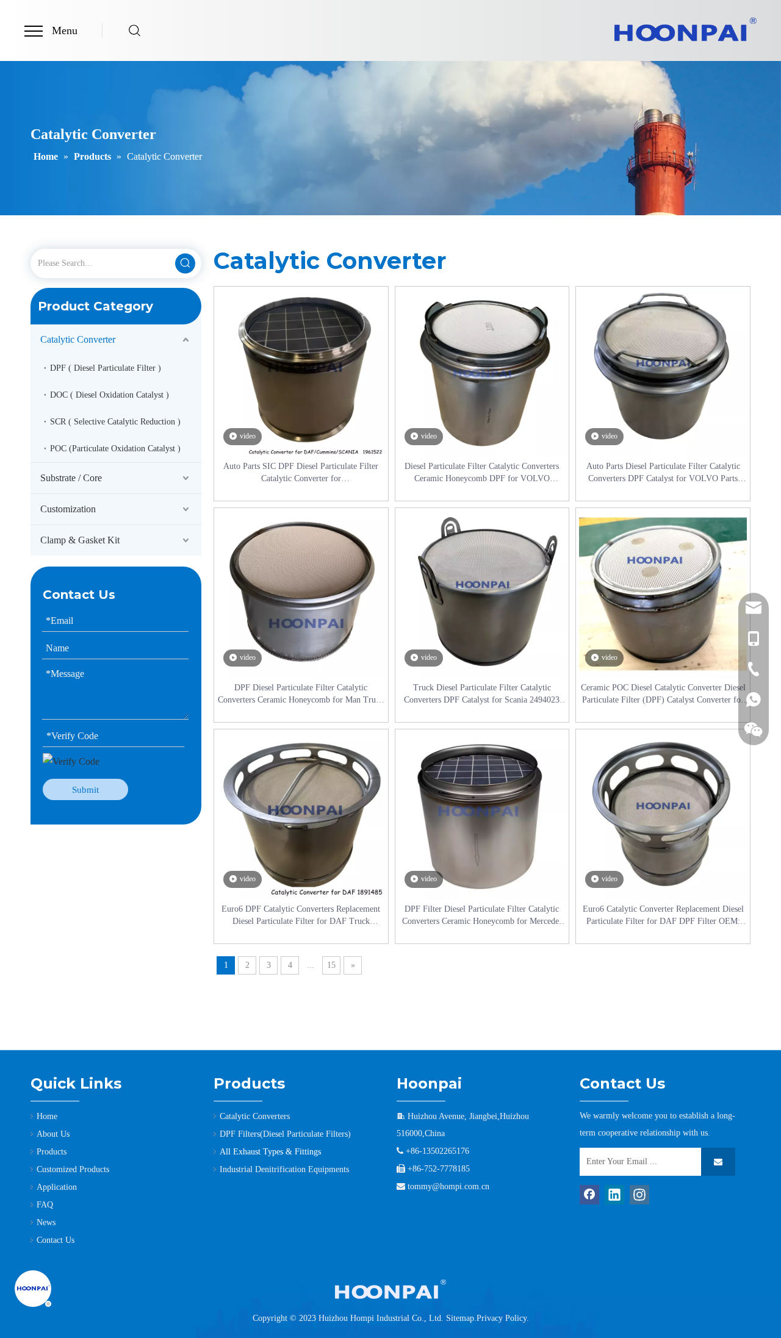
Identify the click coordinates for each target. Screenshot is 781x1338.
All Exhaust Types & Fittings (270, 1151)
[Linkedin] (614, 1194)
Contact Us (55, 1240)
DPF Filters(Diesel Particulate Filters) (285, 1134)
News (46, 1222)
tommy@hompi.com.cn (448, 1186)
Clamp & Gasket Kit (80, 540)
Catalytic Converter (77, 339)
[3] (390, 1289)
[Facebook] (589, 1194)
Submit (85, 790)
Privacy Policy (502, 1318)
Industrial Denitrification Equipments (284, 1169)
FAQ (45, 1204)
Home (47, 1116)
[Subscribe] (718, 1162)
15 (331, 965)
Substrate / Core (71, 478)
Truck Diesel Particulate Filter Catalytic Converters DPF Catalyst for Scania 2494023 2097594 (482, 694)
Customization (68, 509)
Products (52, 1151)
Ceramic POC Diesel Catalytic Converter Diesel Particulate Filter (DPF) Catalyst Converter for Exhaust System (663, 694)
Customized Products (73, 1169)
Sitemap (460, 1318)
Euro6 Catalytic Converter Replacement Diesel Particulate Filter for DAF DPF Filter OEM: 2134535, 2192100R (663, 916)
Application (57, 1187)
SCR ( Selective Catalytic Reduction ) (115, 421)
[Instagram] (639, 1194)
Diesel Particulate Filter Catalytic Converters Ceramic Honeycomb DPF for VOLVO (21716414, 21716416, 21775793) (482, 473)
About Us (53, 1134)
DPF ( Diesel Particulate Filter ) (105, 368)
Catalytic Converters (255, 1116)
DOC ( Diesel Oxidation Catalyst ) (109, 394)
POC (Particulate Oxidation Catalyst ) (115, 448)
